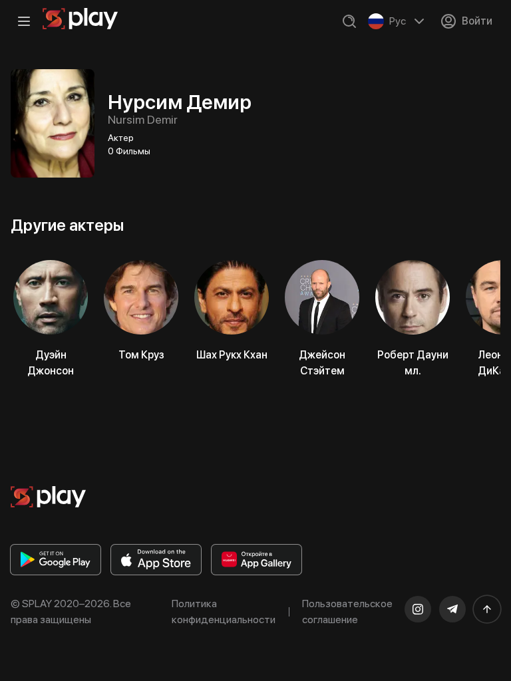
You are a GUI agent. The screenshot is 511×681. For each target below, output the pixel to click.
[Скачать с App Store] (156, 560)
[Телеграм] (452, 609)
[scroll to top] (487, 609)
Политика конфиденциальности (223, 611)
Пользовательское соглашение (347, 611)
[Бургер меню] (24, 21)
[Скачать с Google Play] (55, 560)
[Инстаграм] (418, 609)
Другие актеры (67, 225)
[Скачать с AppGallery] (256, 560)
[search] (349, 21)
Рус (397, 21)
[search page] (349, 21)
